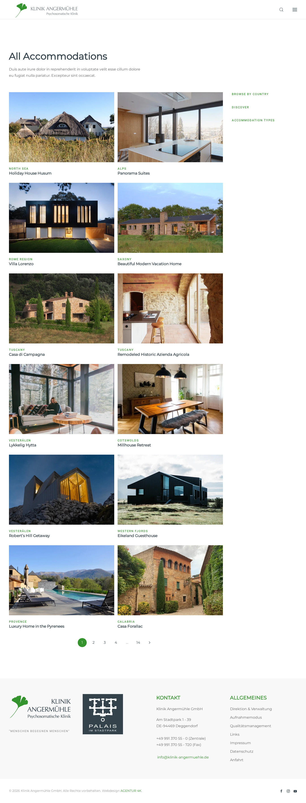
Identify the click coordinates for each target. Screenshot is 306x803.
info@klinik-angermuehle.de (182, 757)
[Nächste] (149, 642)
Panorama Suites (134, 173)
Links (234, 734)
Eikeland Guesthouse (137, 535)
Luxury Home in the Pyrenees (36, 626)
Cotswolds (128, 440)
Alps (122, 168)
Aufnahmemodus (246, 717)
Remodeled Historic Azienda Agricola (153, 354)
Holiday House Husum (30, 173)
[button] (281, 10)
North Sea (19, 168)
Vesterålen (20, 440)
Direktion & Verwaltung (251, 709)
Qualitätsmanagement (250, 726)
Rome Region (21, 259)
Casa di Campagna (27, 354)
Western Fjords (133, 531)
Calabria (126, 622)
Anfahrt (237, 760)
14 (138, 642)
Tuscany (17, 350)
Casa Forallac (130, 626)
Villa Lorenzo (21, 264)
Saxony (125, 259)
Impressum (240, 743)
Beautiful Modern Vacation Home (149, 264)
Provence (18, 622)
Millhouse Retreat (134, 445)
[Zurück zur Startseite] (47, 9)
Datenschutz (241, 751)
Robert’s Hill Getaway (29, 535)
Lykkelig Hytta (22, 445)
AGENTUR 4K (131, 791)
